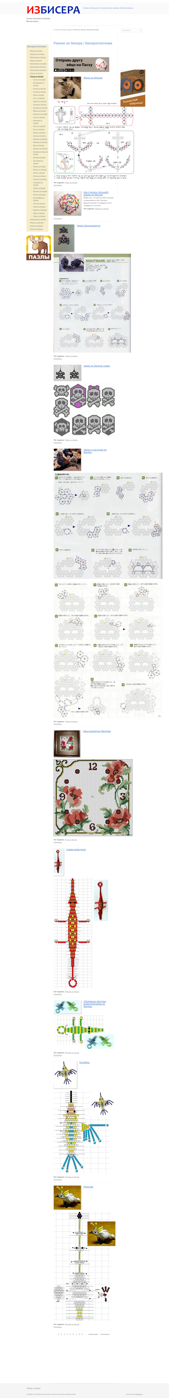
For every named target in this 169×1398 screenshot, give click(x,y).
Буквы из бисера (39, 89)
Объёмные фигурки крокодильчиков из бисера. (95, 1004)
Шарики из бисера (40, 210)
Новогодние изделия (38, 67)
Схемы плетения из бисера (38, 18)
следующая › (93, 1334)
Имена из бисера (39, 111)
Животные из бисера (38, 57)
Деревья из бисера (37, 54)
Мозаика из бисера (40, 142)
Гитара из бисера (39, 92)
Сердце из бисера (40, 179)
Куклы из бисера (39, 136)
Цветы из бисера (36, 226)
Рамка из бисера (39, 166)
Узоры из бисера (39, 188)
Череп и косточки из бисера (95, 451)
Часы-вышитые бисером (97, 731)
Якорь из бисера (39, 216)
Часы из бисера (39, 203)
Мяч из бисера (38, 145)
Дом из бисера (38, 95)
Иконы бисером (36, 60)
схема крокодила (76, 849)
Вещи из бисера (36, 51)
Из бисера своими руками (63, 30)
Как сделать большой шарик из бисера (96, 193)
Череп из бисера (39, 207)
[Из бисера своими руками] (54, 14)
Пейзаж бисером (39, 157)
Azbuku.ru (139, 1394)
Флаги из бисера (39, 194)
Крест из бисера (39, 126)
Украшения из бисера (38, 219)
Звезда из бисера (39, 101)
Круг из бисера (38, 129)
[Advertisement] (110, 19)
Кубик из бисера (39, 133)
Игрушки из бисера (40, 108)
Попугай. (89, 1186)
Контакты (37, 1388)
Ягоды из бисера (36, 229)
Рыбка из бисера (39, 176)
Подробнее (58, 185)
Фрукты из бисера (37, 223)
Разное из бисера (36, 76)
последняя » (105, 1334)
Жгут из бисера (39, 98)
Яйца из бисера (39, 213)
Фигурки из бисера (40, 191)
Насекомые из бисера (38, 64)
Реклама (30, 1388)
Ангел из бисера (39, 79)
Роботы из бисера (39, 169)
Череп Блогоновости (88, 225)
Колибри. (84, 1062)
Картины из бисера (40, 114)
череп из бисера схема (97, 365)
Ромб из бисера (39, 173)
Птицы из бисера (36, 73)
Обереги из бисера (40, 148)
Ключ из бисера (39, 117)
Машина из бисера (40, 139)
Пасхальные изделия (38, 70)
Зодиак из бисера (39, 104)
